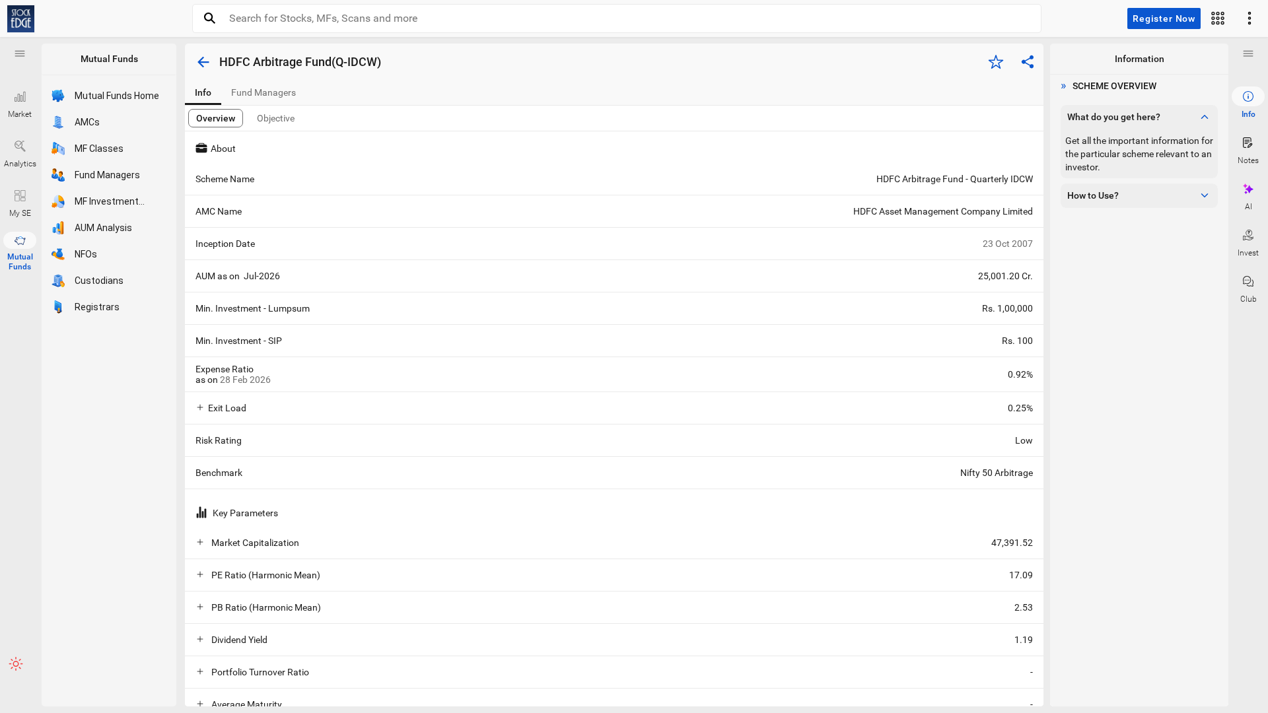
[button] (19, 53)
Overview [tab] (215, 118)
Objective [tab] (276, 118)
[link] (21, 19)
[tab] (203, 93)
